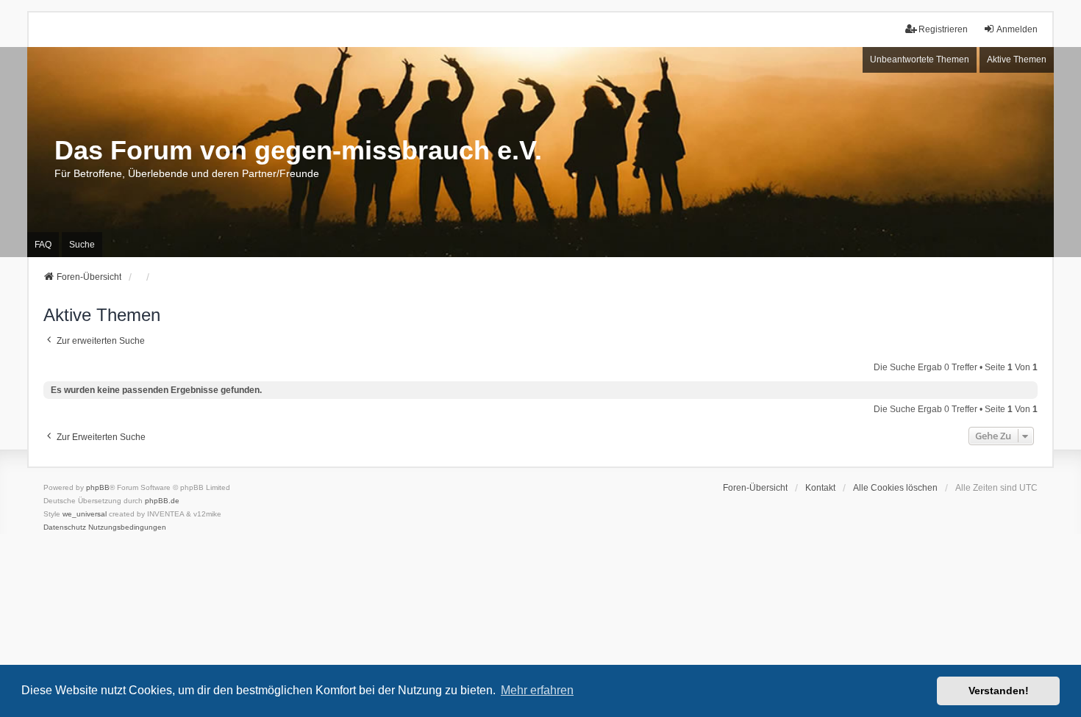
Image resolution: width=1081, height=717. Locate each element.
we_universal (85, 514)
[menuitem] (64, 527)
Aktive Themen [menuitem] (1016, 59)
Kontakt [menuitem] (820, 488)
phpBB (98, 487)
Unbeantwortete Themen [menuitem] (919, 59)
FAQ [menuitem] (43, 244)
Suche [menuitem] (82, 244)
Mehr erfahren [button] (537, 690)
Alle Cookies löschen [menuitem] (895, 488)
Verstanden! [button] (998, 690)
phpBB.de (162, 501)
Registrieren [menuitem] (943, 29)
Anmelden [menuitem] (1017, 29)
